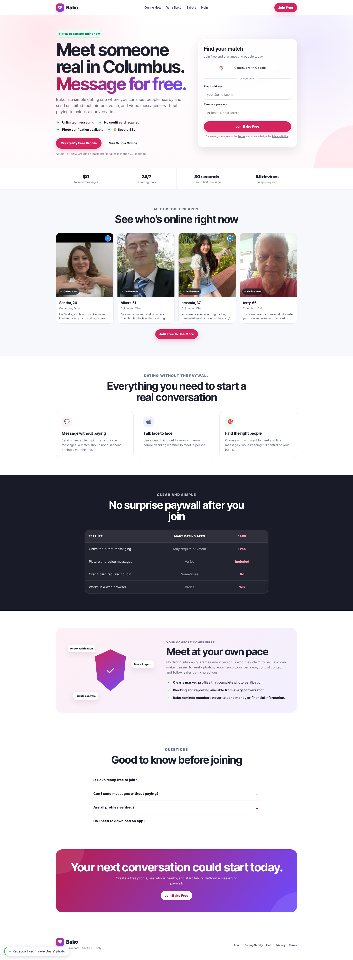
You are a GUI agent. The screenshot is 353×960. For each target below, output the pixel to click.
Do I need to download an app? (119, 821)
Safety (191, 7)
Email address (213, 86)
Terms (241, 136)
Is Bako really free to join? (115, 780)
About (237, 945)
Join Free (285, 8)
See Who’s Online (123, 143)
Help (204, 7)
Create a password (216, 104)
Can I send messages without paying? (126, 794)
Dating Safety (254, 945)
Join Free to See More (176, 334)
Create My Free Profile (79, 143)
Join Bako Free (247, 126)
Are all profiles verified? (114, 807)
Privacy (281, 945)
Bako (72, 7)
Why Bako (173, 7)
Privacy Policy (280, 136)
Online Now (152, 7)
